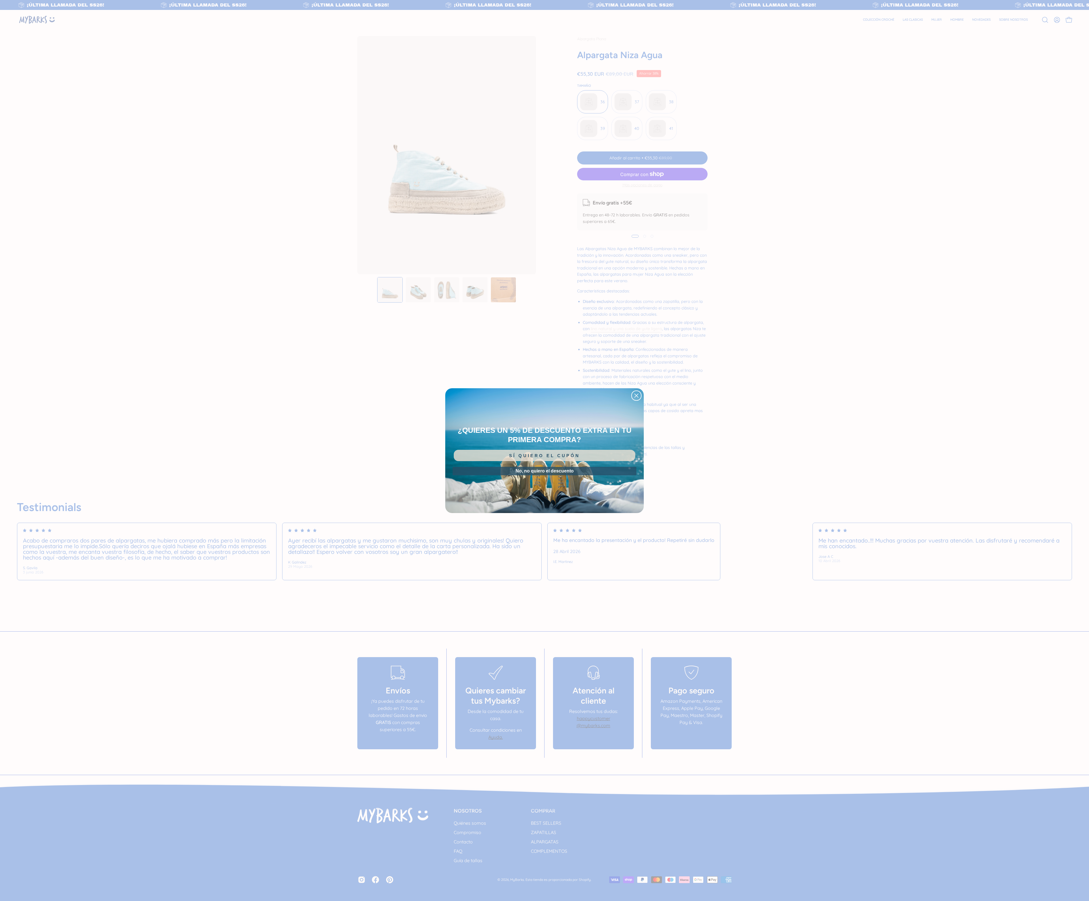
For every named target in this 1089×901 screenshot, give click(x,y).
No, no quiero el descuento (545, 471)
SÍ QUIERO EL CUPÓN (544, 455)
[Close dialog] (636, 395)
